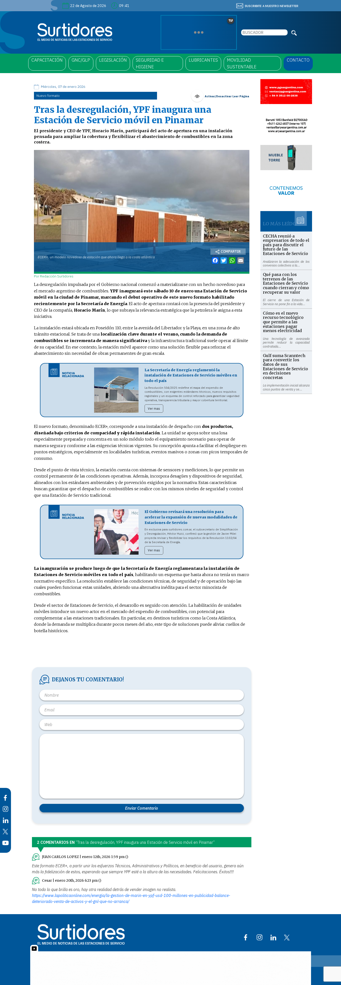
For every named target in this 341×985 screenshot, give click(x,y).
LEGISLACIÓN (113, 60)
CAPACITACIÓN (47, 60)
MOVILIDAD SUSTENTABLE (241, 63)
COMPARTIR (231, 251)
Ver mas (154, 408)
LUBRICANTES (203, 60)
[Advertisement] (286, 469)
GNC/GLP (81, 60)
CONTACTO (298, 60)
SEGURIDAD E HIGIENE (150, 63)
